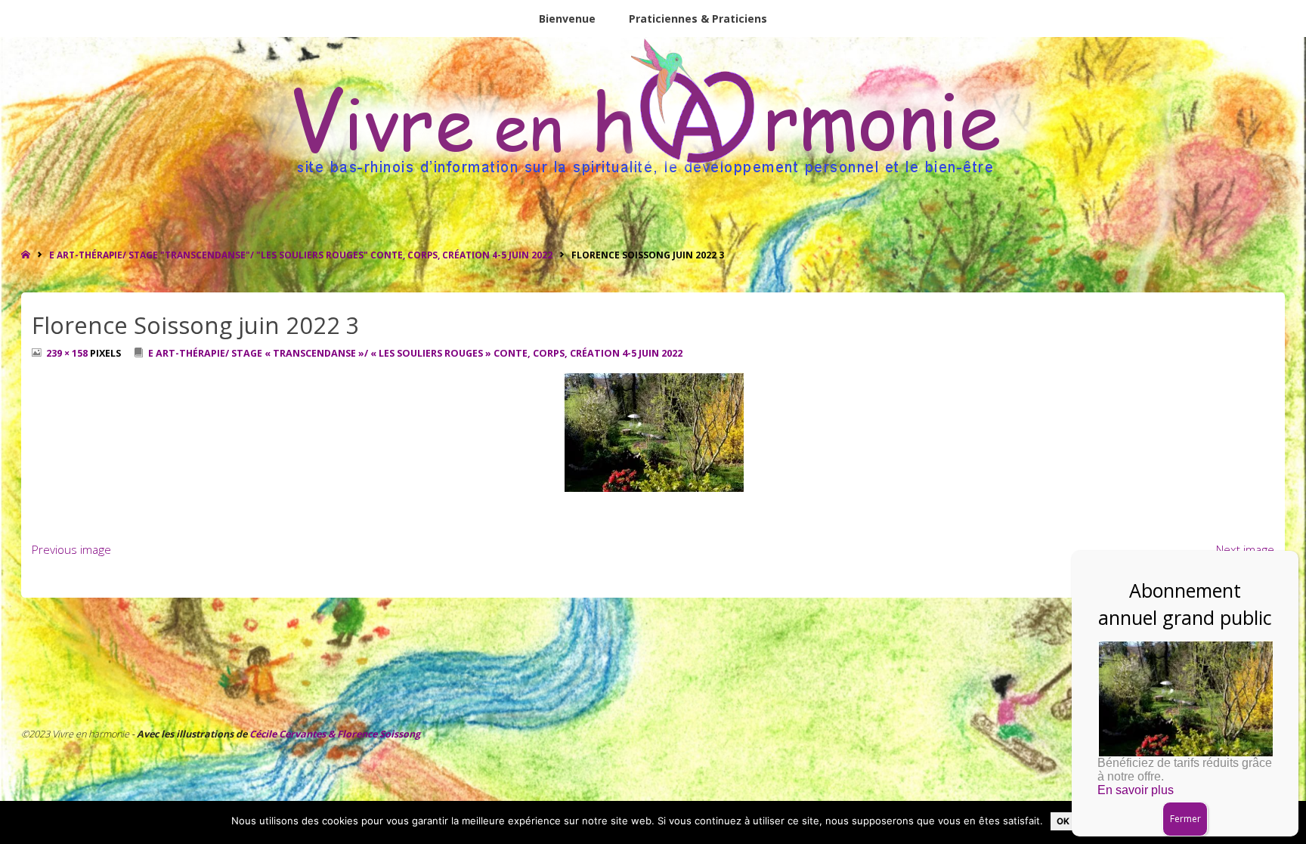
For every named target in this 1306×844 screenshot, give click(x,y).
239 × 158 (68, 353)
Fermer (1185, 818)
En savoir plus (1135, 790)
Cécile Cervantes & (292, 734)
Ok (1063, 821)
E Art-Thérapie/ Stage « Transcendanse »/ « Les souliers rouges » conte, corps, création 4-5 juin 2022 (415, 353)
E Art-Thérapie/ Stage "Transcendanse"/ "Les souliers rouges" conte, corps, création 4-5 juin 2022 (300, 255)
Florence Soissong (377, 734)
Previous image (71, 550)
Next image (1245, 550)
